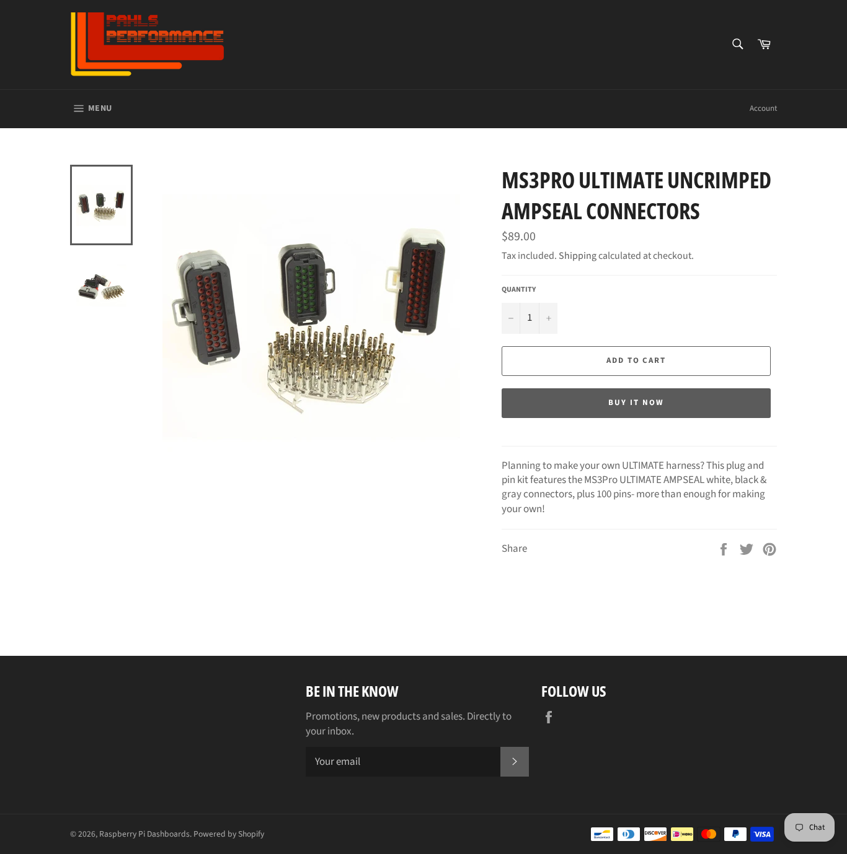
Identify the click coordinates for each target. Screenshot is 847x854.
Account (763, 108)
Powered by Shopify (228, 834)
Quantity (519, 290)
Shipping (577, 256)
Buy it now (636, 402)
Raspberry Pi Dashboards (144, 834)
